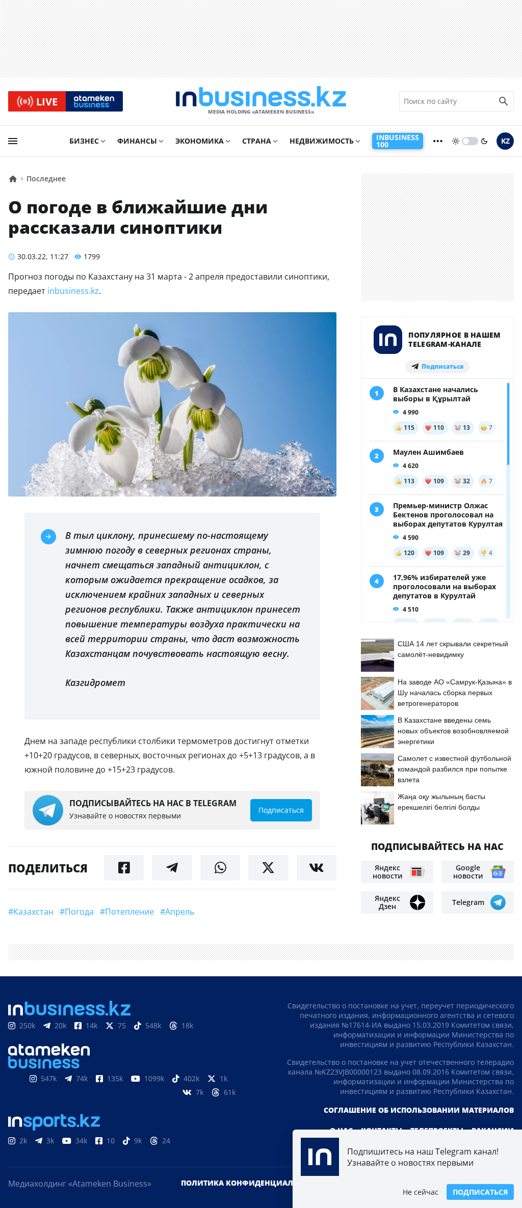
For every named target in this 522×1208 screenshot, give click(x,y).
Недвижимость (322, 141)
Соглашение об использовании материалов (419, 1110)
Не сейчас (420, 1192)
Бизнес (84, 141)
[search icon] (503, 101)
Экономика (199, 141)
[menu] (13, 141)
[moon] (484, 141)
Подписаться (480, 1192)
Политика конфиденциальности (252, 1183)
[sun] (456, 141)
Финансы (137, 141)
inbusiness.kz (73, 290)
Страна (256, 141)
